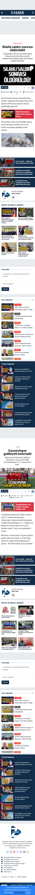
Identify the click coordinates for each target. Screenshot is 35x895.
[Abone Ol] (32, 88)
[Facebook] (7, 851)
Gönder (5, 289)
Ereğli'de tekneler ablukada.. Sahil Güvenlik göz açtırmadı (22, 344)
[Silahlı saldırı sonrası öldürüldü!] (17, 74)
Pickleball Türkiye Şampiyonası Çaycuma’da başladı (25, 632)
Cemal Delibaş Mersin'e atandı (21, 354)
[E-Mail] (13, 197)
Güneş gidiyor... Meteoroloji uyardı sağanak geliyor (23, 254)
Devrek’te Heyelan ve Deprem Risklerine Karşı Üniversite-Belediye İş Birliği (23, 335)
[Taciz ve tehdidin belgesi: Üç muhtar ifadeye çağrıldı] (26, 212)
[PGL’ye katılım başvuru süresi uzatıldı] (9, 610)
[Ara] (33, 13)
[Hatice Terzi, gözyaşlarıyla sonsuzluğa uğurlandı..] (9, 642)
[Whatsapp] (27, 851)
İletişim (5, 877)
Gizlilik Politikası (22, 877)
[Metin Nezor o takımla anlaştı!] (26, 610)
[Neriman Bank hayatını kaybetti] (9, 247)
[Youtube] (24, 851)
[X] (10, 851)
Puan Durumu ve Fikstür (11, 865)
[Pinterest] (14, 851)
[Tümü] (32, 300)
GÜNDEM (25, 18)
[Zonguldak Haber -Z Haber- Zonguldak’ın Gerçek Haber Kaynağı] (17, 13)
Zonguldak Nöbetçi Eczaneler (12, 857)
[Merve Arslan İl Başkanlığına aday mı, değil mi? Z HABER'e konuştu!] (9, 212)
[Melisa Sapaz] (6, 195)
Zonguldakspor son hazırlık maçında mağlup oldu (9, 632)
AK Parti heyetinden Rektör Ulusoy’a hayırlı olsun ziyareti (8, 237)
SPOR (17, 447)
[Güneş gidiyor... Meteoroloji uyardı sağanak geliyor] (26, 247)
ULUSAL (17, 313)
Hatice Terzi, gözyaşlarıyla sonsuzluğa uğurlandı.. (9, 648)
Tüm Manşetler (8, 868)
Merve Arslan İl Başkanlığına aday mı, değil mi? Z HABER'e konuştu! (8, 220)
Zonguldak (17, 43)
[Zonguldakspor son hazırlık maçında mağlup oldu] (9, 625)
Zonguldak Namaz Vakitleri (12, 861)
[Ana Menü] (2, 13)
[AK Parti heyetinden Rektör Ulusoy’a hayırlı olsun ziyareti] (9, 230)
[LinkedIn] (20, 851)
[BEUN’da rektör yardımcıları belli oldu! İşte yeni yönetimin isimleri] (26, 230)
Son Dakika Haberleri (10, 870)
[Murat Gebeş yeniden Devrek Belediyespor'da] (26, 642)
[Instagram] (17, 851)
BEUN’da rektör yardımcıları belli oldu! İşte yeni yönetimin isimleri (25, 237)
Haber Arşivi (7, 872)
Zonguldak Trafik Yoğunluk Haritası (14, 863)
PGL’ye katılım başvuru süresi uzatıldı (8, 616)
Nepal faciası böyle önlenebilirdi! (23, 317)
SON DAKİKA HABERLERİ (10, 18)
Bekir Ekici (5, 495)
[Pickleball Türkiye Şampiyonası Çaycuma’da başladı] (26, 625)
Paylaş (5, 87)
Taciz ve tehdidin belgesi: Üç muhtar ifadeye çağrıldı (25, 218)
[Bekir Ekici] (6, 592)
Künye (12, 877)
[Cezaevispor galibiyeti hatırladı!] (17, 478)
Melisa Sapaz (6, 92)
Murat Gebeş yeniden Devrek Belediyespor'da (25, 648)
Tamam (28, 892)
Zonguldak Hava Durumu (11, 859)
